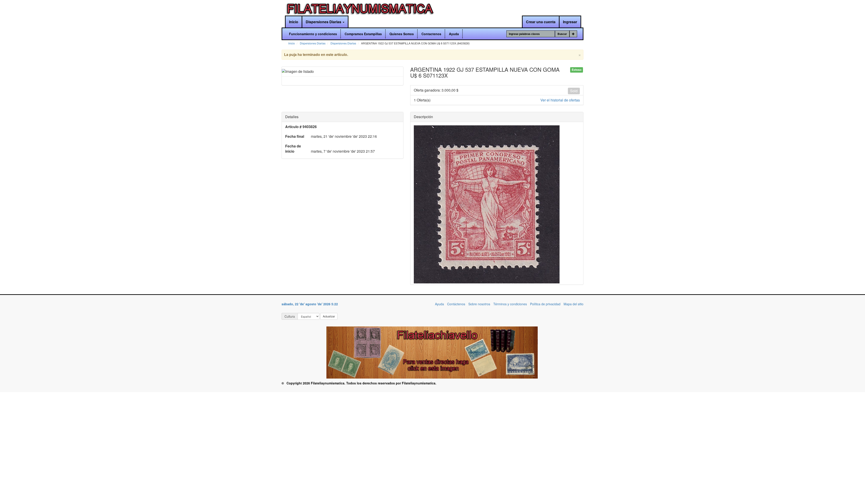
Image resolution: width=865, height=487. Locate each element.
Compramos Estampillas (363, 34)
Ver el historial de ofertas (560, 100)
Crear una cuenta (540, 21)
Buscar (562, 34)
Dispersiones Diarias (324, 21)
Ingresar (570, 21)
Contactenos (431, 34)
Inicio (293, 21)
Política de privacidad (545, 304)
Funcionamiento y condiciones (313, 34)
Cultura (290, 316)
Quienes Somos (401, 34)
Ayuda (454, 34)
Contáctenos (456, 304)
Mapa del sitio (573, 304)
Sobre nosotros (479, 304)
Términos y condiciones (510, 304)
